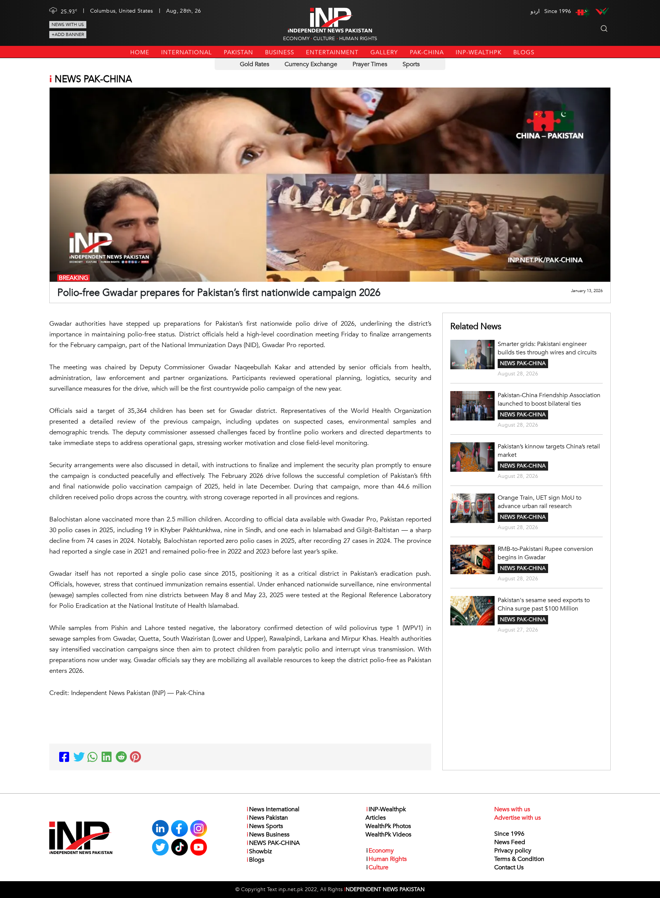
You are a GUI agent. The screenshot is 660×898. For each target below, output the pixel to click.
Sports (411, 64)
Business (279, 52)
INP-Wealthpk (478, 52)
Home (139, 52)
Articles (376, 818)
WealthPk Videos (388, 834)
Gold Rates (254, 64)
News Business (268, 834)
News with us (68, 24)
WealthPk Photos (388, 826)
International (186, 52)
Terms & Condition (519, 859)
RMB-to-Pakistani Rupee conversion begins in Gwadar (545, 553)
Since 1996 (509, 834)
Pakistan (238, 52)
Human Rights (358, 38)
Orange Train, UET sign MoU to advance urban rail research (539, 502)
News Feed (509, 842)
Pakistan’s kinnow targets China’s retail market (549, 450)
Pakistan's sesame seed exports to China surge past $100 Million (544, 604)
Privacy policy (512, 850)
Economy (296, 38)
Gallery (384, 52)
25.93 (69, 11)
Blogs (523, 52)
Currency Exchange (311, 64)
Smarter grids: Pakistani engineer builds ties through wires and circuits (547, 348)
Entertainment (332, 52)
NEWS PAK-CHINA (523, 363)
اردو (535, 11)
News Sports (265, 826)
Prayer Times (370, 64)
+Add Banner (68, 34)
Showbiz (259, 851)
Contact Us (509, 867)
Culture (324, 38)
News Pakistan (267, 818)
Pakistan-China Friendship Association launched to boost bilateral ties (549, 399)
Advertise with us (517, 818)
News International (273, 809)
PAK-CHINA (427, 52)
